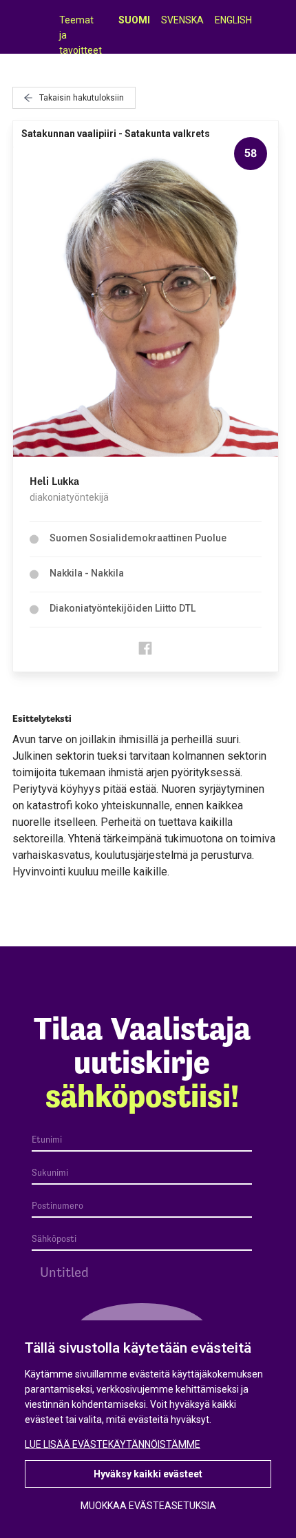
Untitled (64, 1272)
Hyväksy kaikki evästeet (148, 1473)
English (233, 19)
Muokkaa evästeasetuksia (148, 1505)
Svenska (182, 19)
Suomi (134, 19)
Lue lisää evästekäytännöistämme (112, 1444)
